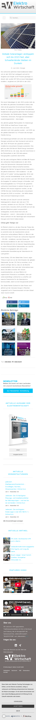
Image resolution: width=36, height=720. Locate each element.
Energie (22, 68)
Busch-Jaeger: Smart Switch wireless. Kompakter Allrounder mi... (21, 557)
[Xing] (20, 645)
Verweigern (18, 701)
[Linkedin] (16, 645)
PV (13, 361)
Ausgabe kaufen (18, 454)
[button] (4, 17)
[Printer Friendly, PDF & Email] (7, 297)
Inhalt (18, 450)
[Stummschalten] (28, 615)
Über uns (7, 623)
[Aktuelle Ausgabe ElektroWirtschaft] (18, 429)
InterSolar (8, 361)
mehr (18, 711)
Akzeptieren (18, 706)
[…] (27, 636)
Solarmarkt (18, 361)
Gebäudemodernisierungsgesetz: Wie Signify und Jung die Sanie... (23, 549)
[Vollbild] (30, 615)
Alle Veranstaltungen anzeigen (13, 521)
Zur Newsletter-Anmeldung (18, 391)
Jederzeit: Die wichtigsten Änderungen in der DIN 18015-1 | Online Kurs (17, 511)
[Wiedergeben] (5, 615)
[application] (18, 608)
